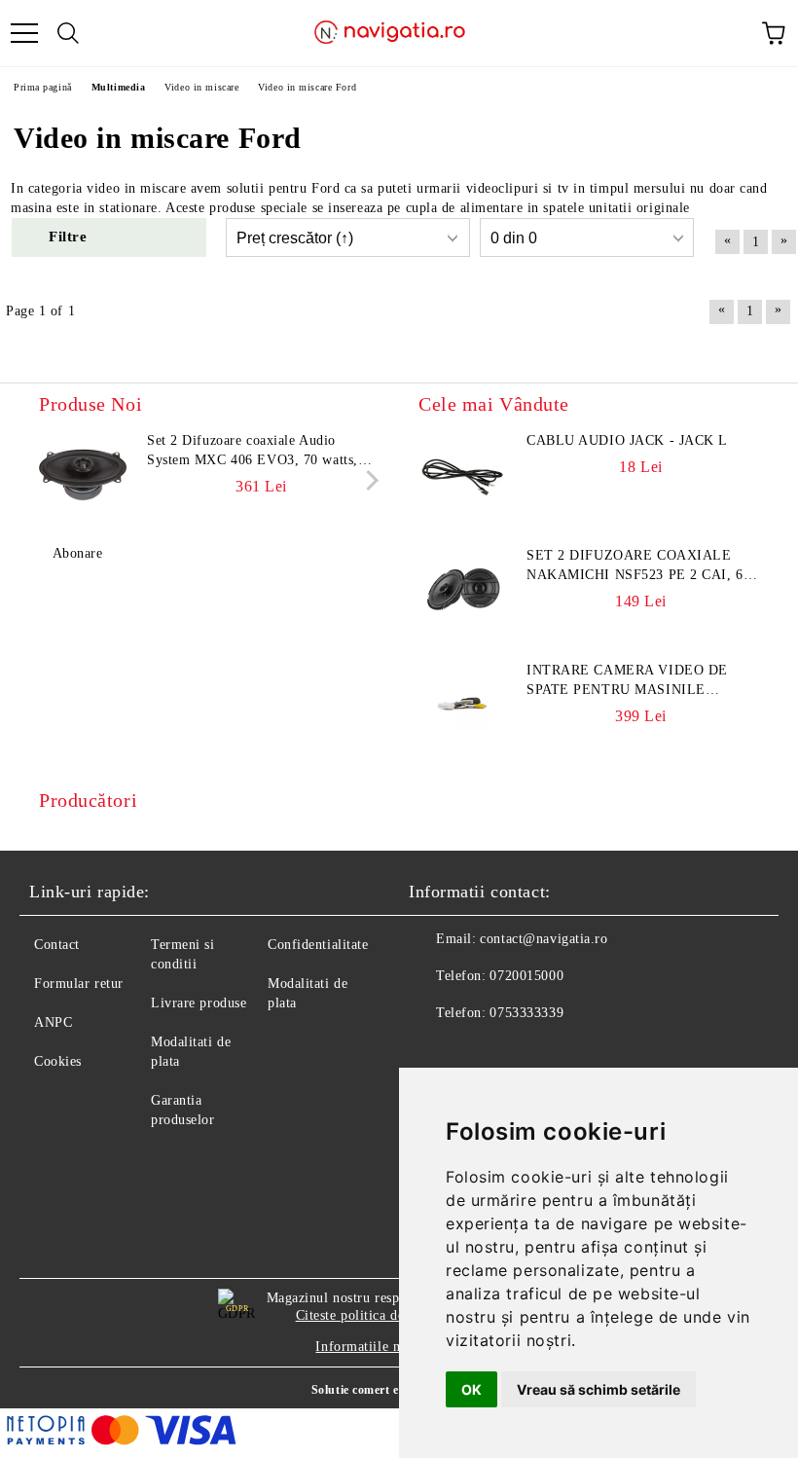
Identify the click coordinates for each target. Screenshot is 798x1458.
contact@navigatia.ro (543, 938)
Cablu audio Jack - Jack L (627, 440)
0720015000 (526, 975)
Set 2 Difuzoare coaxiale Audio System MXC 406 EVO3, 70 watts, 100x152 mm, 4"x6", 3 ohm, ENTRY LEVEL (259, 451)
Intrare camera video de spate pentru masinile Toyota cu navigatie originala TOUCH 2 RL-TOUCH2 (641, 681)
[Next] (368, 480)
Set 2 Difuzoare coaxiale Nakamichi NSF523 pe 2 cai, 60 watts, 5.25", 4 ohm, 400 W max (640, 566)
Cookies (58, 1061)
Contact (57, 944)
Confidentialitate (318, 944)
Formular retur (79, 983)
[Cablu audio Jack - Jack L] (462, 475)
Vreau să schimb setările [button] (598, 1389)
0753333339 (526, 1012)
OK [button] (471, 1389)
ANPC (53, 1022)
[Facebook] (434, 1052)
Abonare (77, 553)
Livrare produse (198, 1003)
